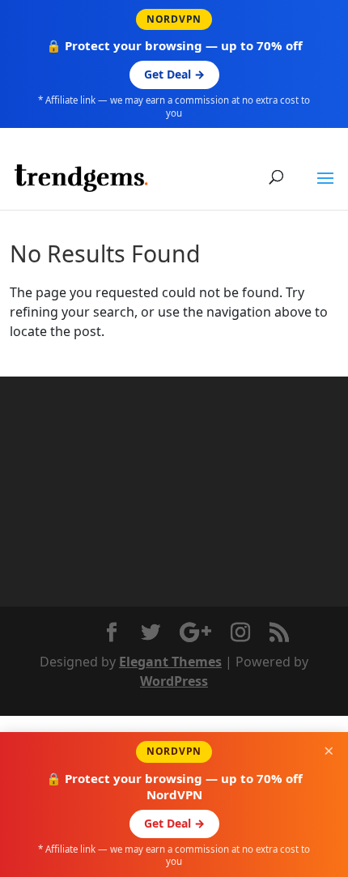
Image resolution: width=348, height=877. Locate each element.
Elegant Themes (170, 662)
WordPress (174, 681)
